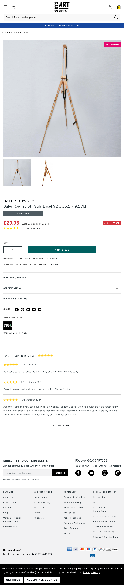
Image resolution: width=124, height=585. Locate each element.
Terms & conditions (27, 479)
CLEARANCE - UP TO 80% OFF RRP (62, 26)
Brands (38, 512)
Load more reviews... (62, 425)
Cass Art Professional (75, 497)
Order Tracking (42, 502)
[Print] (39, 309)
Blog (5, 512)
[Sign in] (110, 6)
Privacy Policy (91, 572)
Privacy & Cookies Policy (106, 537)
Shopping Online (44, 492)
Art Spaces (69, 512)
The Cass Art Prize (73, 507)
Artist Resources (72, 518)
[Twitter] (28, 309)
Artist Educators (72, 528)
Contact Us (99, 497)
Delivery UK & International (100, 509)
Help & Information (105, 492)
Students (39, 518)
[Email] (34, 309)
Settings (13, 579)
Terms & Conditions (103, 526)
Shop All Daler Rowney (15, 333)
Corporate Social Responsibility (12, 520)
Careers (7, 507)
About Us (8, 497)
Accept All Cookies (42, 579)
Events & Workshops (74, 523)
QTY (5, 243)
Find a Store (9, 502)
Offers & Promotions (103, 532)
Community (70, 492)
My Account (40, 497)
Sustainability (10, 526)
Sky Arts (68, 533)
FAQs (95, 502)
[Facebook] (17, 309)
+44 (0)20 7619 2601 (42, 554)
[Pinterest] (22, 309)
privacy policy (15, 479)
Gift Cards (39, 507)
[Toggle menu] (5, 6)
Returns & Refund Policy (106, 516)
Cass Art (8, 492)
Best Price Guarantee (104, 521)
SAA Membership (73, 502)
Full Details (51, 258)
